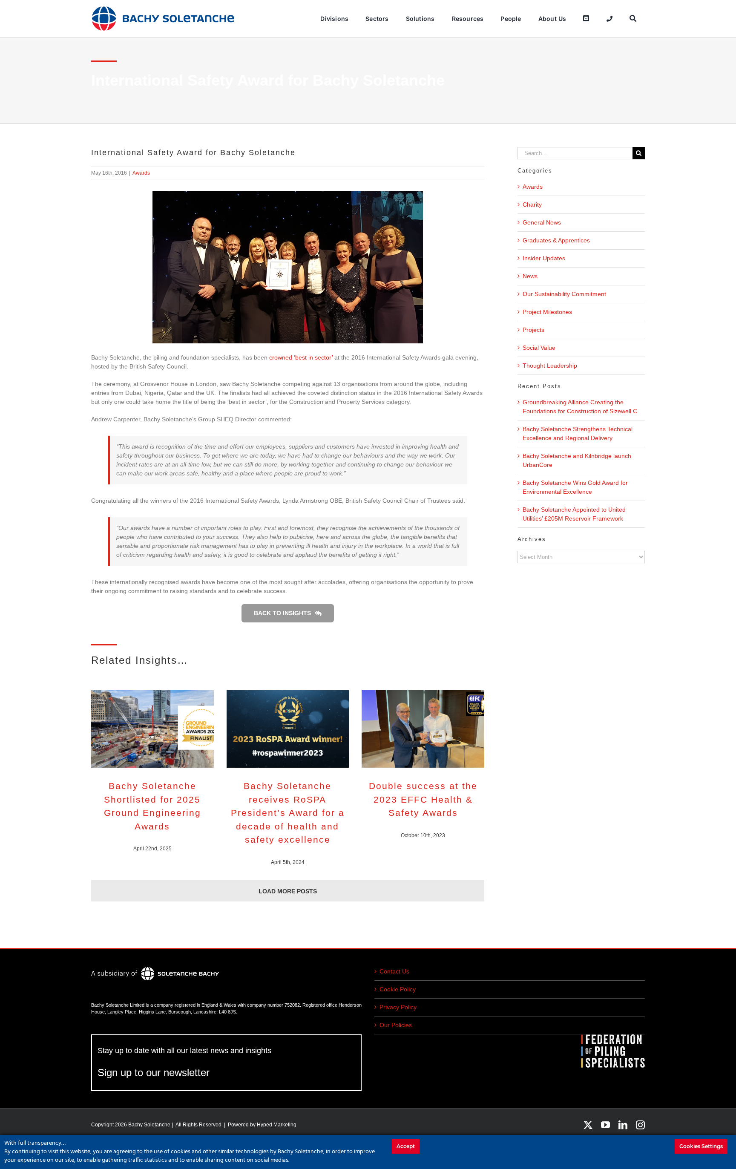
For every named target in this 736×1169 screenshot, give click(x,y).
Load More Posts (288, 891)
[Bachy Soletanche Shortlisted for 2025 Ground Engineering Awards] (152, 728)
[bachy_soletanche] (163, 8)
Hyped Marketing (276, 1125)
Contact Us (394, 971)
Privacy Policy (398, 1007)
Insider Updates (544, 258)
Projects (533, 329)
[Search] (633, 18)
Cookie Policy (398, 989)
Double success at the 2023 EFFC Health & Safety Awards (423, 799)
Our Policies (396, 1025)
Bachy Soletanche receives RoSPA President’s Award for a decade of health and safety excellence (288, 812)
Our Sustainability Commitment (564, 294)
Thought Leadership (550, 365)
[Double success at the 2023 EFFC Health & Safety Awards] (423, 728)
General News (542, 222)
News (530, 276)
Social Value (539, 347)
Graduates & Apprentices (556, 240)
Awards (141, 173)
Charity (532, 204)
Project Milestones (547, 311)
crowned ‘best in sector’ (300, 357)
